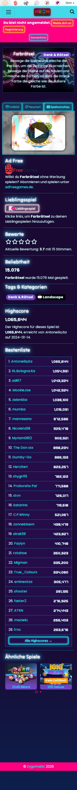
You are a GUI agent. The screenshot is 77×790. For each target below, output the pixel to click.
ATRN (18, 610)
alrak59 (19, 533)
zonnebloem (23, 524)
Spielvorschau (60, 107)
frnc (17, 629)
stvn (17, 495)
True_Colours (25, 572)
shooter (20, 591)
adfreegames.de (19, 187)
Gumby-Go (21, 457)
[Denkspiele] (57, 3)
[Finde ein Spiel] (72, 12)
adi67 (16, 380)
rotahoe (20, 553)
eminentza (23, 581)
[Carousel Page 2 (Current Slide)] (40, 692)
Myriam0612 (22, 438)
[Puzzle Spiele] (5, 3)
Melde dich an (62, 23)
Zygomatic (36, 766)
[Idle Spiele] (26, 3)
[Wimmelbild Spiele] (36, 3)
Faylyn (19, 543)
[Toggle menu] (9, 12)
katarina (20, 505)
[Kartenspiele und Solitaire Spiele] (47, 3)
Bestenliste (38, 37)
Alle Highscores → (38, 640)
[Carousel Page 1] (36, 692)
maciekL (21, 620)
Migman (20, 562)
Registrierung (14, 29)
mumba (18, 409)
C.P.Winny (21, 514)
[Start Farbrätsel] (38, 132)
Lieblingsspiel (25, 208)
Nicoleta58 (21, 428)
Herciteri (20, 466)
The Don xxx (23, 447)
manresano (22, 418)
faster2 (20, 600)
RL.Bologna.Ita (23, 370)
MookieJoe (21, 390)
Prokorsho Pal (25, 485)
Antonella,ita (21, 361)
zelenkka (19, 399)
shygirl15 (20, 476)
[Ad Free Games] (15, 3)
